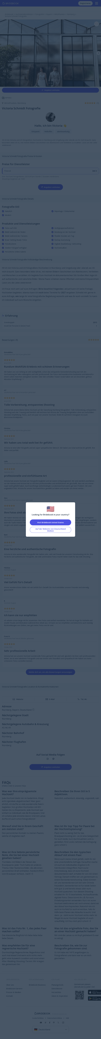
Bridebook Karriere (14, 988)
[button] (99, 53)
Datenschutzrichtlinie (54, 1018)
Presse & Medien (13, 992)
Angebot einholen (52, 90)
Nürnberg (21, 103)
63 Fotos (8, 98)
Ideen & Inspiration (59, 996)
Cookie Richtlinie (38, 1018)
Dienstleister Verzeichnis (56, 990)
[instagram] (48, 759)
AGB (67, 1018)
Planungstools (57, 985)
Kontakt (9, 996)
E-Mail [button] (52, 699)
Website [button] (19, 699)
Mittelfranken (10, 103)
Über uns (10, 985)
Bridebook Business (37, 985)
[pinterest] (53, 759)
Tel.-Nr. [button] (84, 699)
